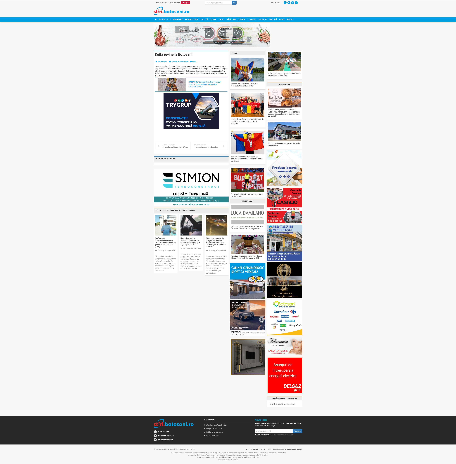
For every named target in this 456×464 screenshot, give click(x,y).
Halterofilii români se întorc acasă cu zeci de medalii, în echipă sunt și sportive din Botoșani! (247, 121)
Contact (263, 449)
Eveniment (178, 19)
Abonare (297, 431)
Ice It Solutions (212, 436)
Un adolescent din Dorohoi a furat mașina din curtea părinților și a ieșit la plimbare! (190, 241)
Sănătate (231, 19)
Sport (213, 19)
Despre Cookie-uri (239, 457)
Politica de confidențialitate (282, 434)
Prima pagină (252, 449)
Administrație (191, 19)
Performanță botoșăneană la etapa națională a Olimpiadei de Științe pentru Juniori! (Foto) (165, 242)
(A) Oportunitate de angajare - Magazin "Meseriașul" (284, 144)
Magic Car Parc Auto (214, 428)
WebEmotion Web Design (216, 425)
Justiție (241, 19)
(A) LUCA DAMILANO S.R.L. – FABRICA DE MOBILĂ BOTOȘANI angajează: (247, 228)
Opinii (281, 19)
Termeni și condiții (203, 457)
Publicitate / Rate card (277, 449)
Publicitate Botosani (214, 432)
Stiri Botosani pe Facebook (282, 404)
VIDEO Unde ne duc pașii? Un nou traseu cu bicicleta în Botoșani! (284, 74)
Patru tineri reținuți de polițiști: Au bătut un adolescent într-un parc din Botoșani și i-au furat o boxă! (216, 242)
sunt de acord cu (274, 434)
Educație (263, 19)
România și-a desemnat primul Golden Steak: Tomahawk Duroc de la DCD (246, 257)
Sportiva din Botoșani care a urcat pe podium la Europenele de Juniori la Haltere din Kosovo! (246, 159)
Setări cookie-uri (253, 457)
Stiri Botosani (162, 61)
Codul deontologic (294, 449)
